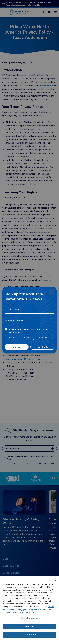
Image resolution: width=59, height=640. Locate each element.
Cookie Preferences (29, 618)
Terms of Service (23, 340)
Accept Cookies (29, 634)
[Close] (51, 292)
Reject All (29, 626)
